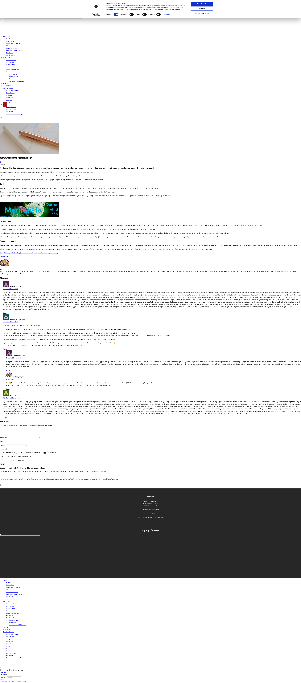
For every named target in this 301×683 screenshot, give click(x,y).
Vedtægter (9, 100)
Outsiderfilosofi (13, 76)
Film (7, 46)
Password (3, 677)
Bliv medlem (7, 86)
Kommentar (4, 438)
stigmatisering (53, 253)
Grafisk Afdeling (10, 64)
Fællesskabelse (10, 93)
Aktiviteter (6, 57)
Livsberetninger (30, 253)
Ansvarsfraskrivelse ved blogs (14, 114)
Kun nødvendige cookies (202, 13)
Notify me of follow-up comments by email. (16, 456)
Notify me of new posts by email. (13, 460)
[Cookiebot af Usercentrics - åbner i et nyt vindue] (96, 14)
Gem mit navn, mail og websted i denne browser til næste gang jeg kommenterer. (29, 453)
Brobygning (9, 95)
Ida (0, 161)
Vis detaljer (167, 14)
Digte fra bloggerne (11, 109)
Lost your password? (19, 682)
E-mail (2, 445)
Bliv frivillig (9, 71)
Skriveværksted (10, 62)
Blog (1, 162)
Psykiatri (39, 253)
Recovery (45, 253)
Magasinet (6, 36)
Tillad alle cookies (202, 4)
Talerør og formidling (12, 90)
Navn (2, 441)
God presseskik (10, 55)
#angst (2, 253)
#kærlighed (9, 253)
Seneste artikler (10, 39)
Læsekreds (9, 67)
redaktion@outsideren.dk (150, 510)
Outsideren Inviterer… (12, 48)
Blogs (5, 104)
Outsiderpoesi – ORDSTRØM (13, 43)
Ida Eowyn (16, 377)
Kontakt (8, 102)
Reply (5, 313)
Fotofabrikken (13, 79)
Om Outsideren (8, 88)
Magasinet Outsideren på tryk (14, 50)
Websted (3, 449)
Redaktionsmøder (11, 60)
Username (3, 675)
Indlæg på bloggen (11, 107)
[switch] (131, 14)
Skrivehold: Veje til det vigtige (17, 81)
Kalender (6, 83)
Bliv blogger (9, 111)
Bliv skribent (9, 53)
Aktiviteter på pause (11, 74)
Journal (22, 253)
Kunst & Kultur (10, 41)
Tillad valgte (202, 8)
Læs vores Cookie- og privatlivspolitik (150, 517)
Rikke (11, 396)
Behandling (16, 253)
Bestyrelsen (9, 97)
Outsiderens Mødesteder (13, 69)
